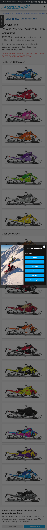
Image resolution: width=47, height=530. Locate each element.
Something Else (34, 280)
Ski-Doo (34, 262)
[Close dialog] (44, 247)
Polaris (35, 257)
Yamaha (34, 275)
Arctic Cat (35, 266)
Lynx (34, 271)
